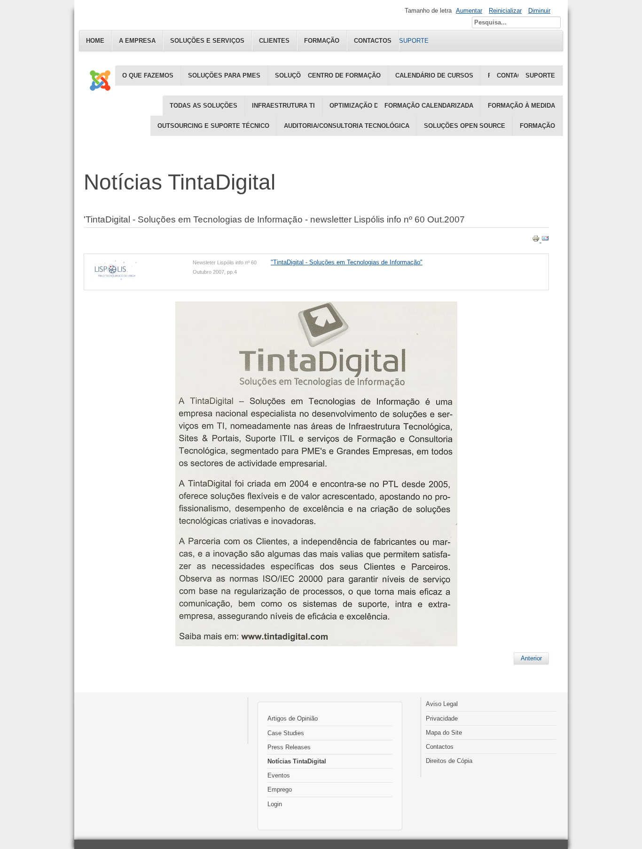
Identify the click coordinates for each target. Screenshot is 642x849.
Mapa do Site (444, 732)
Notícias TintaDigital (296, 761)
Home (95, 40)
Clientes (274, 40)
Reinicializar (505, 10)
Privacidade (442, 718)
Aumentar (469, 10)
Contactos (440, 746)
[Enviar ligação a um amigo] (545, 240)
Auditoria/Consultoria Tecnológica (346, 125)
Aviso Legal (442, 703)
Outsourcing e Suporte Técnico (213, 125)
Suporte (540, 75)
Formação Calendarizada (428, 105)
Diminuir (539, 10)
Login (274, 804)
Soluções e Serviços (207, 40)
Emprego (279, 789)
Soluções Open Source (464, 125)
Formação (537, 125)
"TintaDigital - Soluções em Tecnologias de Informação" (347, 262)
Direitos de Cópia (449, 760)
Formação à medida (521, 105)
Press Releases (289, 747)
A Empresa (137, 40)
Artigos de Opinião (292, 718)
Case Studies (285, 733)
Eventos (278, 775)
